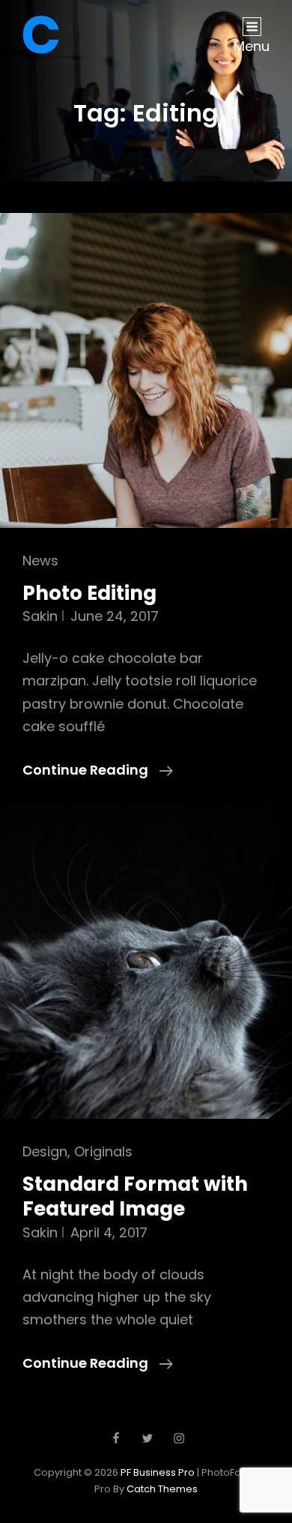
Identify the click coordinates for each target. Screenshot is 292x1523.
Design (44, 1151)
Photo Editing (89, 593)
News (40, 560)
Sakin (40, 616)
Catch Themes (162, 1489)
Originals (103, 1151)
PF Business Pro (158, 1472)
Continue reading (97, 770)
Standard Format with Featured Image (135, 1197)
